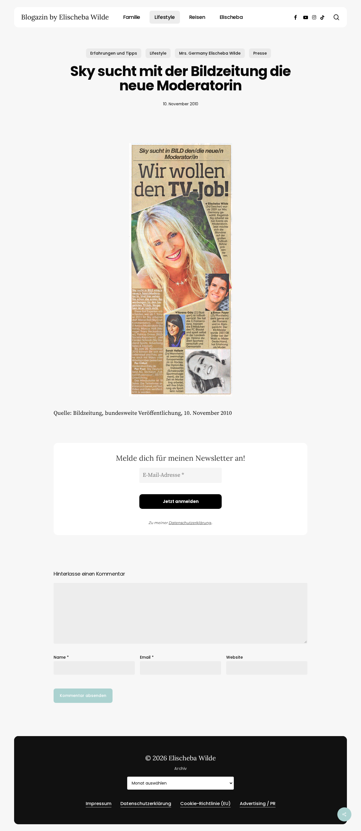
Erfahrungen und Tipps (113, 53)
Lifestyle (158, 53)
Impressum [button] (98, 803)
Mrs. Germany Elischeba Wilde (210, 53)
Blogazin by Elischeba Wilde (65, 17)
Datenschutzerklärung (190, 522)
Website (234, 657)
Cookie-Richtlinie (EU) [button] (205, 803)
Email (147, 657)
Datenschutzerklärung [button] (145, 803)
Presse (260, 53)
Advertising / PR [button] (258, 803)
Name (61, 657)
